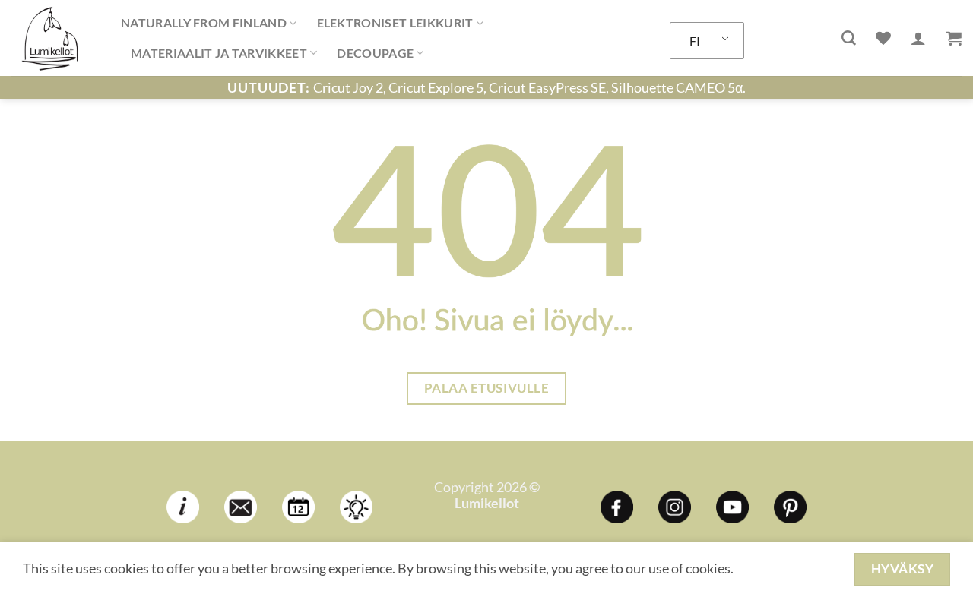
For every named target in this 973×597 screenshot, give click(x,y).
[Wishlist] (883, 38)
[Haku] (848, 38)
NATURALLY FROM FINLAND (204, 22)
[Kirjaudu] (918, 38)
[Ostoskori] (954, 38)
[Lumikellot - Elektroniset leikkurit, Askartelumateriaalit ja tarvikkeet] (54, 38)
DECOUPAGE (375, 53)
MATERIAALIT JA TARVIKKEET (219, 53)
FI (694, 40)
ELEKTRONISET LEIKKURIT (395, 22)
